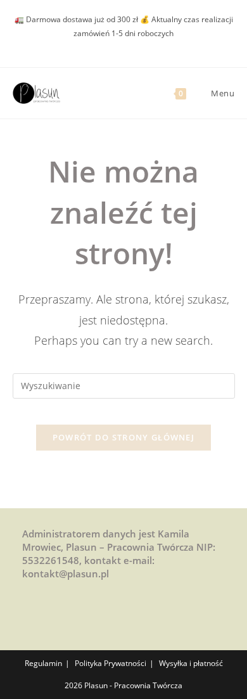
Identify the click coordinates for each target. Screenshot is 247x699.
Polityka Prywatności (110, 663)
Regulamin (43, 663)
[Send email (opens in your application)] (132, 45)
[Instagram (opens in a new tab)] (118, 45)
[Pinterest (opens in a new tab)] (103, 45)
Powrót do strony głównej (123, 437)
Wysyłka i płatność (191, 663)
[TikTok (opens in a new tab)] (145, 45)
